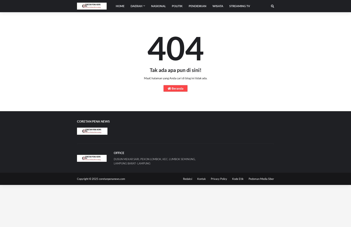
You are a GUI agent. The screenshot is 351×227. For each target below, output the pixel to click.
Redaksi (187, 178)
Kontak (201, 178)
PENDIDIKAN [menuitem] (197, 6)
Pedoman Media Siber (261, 178)
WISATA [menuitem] (217, 6)
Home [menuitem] (120, 6)
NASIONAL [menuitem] (158, 6)
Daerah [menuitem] (136, 6)
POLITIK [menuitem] (177, 6)
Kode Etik (238, 178)
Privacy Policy (219, 178)
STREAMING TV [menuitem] (239, 6)
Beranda (177, 88)
